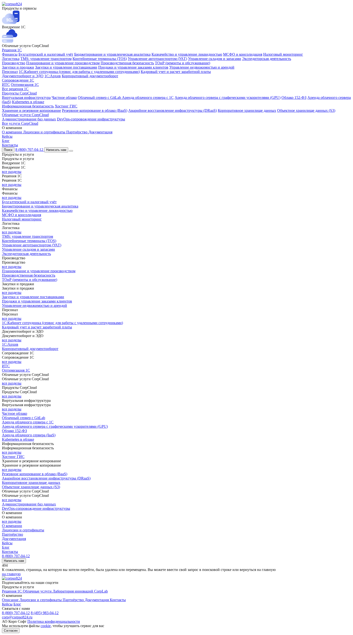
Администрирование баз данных (29, 119)
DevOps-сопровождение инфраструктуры (91, 119)
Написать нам (56, 150)
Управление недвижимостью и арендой (201, 67)
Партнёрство (77, 132)
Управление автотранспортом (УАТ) (157, 59)
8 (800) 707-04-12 (29, 150)
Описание (10, 600)
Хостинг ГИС (66, 106)
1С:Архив (52, 76)
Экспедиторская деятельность (266, 59)
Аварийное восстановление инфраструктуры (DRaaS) (172, 110)
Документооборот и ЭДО (22, 76)
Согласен (11, 630)
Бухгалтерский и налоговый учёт (45, 54)
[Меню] (71, 151)
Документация (100, 132)
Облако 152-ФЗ (293, 97)
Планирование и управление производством (63, 63)
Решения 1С (12, 50)
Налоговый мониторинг (283, 54)
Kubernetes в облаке (28, 102)
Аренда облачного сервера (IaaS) (28, 435)
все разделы (11, 172)
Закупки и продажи (18, 67)
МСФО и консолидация (242, 54)
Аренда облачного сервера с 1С (148, 97)
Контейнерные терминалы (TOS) (100, 59)
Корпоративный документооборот (90, 76)
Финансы (10, 54)
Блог (6, 141)
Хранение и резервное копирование (31, 110)
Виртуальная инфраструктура (26, 97)
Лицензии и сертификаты (44, 132)
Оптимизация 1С (25, 85)
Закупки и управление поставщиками (66, 67)
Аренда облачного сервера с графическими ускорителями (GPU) (227, 97)
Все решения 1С (15, 89)
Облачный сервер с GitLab (100, 97)
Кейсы (7, 136)
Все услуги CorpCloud (20, 123)
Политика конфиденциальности (53, 621)
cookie (46, 626)
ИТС (6, 85)
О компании (12, 132)
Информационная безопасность (28, 106)
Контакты (10, 145)
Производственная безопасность (127, 63)
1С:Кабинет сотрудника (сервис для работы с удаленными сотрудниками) (79, 72)
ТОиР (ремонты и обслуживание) (182, 63)
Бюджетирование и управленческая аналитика (112, 54)
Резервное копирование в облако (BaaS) (94, 110)
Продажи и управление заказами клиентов (133, 67)
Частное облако (64, 97)
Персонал (10, 72)
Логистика (10, 59)
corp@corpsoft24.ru (17, 617)
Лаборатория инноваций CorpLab (80, 591)
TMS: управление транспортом (46, 59)
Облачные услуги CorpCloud (25, 115)
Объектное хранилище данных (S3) (306, 110)
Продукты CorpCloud (19, 93)
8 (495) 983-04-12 (45, 613)
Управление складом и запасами (214, 59)
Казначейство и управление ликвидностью (187, 54)
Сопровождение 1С (18, 80)
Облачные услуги (38, 591)
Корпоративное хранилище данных (247, 110)
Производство (13, 63)
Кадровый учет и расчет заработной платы (176, 72)
